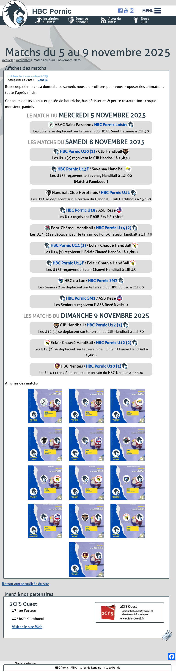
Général (43, 79)
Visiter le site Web (27, 627)
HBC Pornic (52, 11)
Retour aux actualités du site (25, 584)
